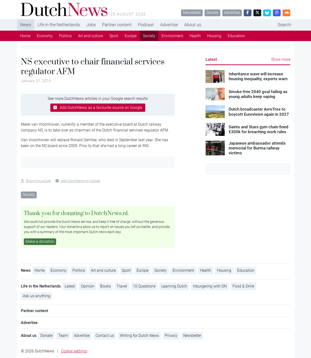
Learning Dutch (174, 286)
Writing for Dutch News (139, 335)
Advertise (232, 12)
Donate (212, 12)
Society (149, 36)
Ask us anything (36, 296)
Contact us (104, 335)
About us (192, 24)
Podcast (146, 24)
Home (25, 36)
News (25, 24)
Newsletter (192, 12)
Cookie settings (74, 351)
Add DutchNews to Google (80, 181)
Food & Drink (243, 286)
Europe (131, 36)
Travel (122, 286)
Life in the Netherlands (58, 24)
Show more (280, 59)
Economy (45, 36)
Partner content (117, 24)
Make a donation (40, 241)
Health (195, 36)
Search (284, 24)
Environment (172, 36)
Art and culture (90, 36)
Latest (211, 59)
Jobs (91, 24)
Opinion (87, 286)
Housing (214, 36)
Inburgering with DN (210, 286)
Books (105, 286)
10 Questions (144, 286)
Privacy (171, 335)
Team (63, 335)
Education (236, 36)
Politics (65, 36)
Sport (113, 36)
